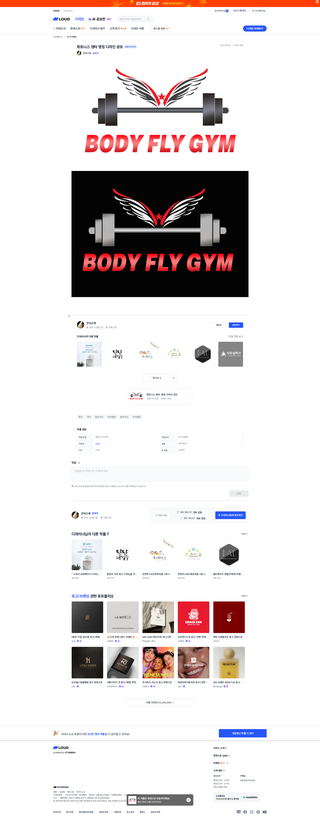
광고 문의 (130, 811)
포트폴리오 (57, 36)
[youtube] (265, 812)
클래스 (142, 811)
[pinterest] (258, 812)
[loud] (56, 11)
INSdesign (217, 686)
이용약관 (117, 811)
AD (317, 2)
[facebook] (245, 812)
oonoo (216, 640)
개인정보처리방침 (86, 811)
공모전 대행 (155, 811)
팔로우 (96, 53)
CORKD (110, 641)
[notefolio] (68, 11)
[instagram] (252, 812)
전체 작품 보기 (235, 336)
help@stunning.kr (247, 780)
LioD (74, 686)
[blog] (239, 812)
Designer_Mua (148, 640)
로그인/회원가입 (258, 10)
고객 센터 (217, 770)
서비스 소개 (219, 748)
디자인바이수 (112, 686)
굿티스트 (91, 323)
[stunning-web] (61, 787)
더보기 (243, 533)
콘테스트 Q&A (220, 755)
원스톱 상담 (161, 28)
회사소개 (56, 811)
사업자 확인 (103, 811)
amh (74, 641)
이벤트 (219, 763)
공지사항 (69, 811)
